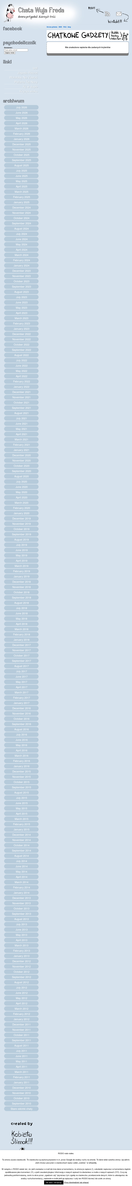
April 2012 (21, 1003)
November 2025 (21, 149)
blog (69, 27)
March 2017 (21, 692)
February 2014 (21, 887)
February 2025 (21, 197)
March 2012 (21, 1008)
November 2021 (21, 397)
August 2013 (21, 919)
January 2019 (21, 576)
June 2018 (22, 613)
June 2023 (22, 302)
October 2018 (21, 592)
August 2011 (21, 1045)
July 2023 (21, 297)
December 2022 (21, 334)
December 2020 (21, 455)
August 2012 (21, 982)
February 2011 (21, 1077)
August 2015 (21, 792)
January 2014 (21, 892)
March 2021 (21, 439)
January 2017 (21, 703)
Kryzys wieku (29, 91)
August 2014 (21, 856)
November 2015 (21, 776)
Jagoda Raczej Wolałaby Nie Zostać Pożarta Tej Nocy (23, 77)
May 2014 (21, 871)
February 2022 (21, 381)
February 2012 (21, 1014)
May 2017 (21, 682)
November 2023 (21, 276)
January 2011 (21, 1082)
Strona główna (52, 27)
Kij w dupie (30, 86)
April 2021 (21, 434)
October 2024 (21, 218)
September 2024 (21, 223)
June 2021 (22, 423)
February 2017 (21, 697)
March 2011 (21, 1072)
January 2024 (21, 265)
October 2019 (21, 529)
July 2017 (21, 671)
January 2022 (21, 386)
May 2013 (21, 935)
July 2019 (21, 545)
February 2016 (21, 761)
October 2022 (21, 344)
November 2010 (21, 1093)
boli (35, 68)
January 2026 (21, 139)
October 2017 (21, 655)
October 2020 (21, 466)
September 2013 (21, 914)
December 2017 (21, 645)
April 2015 (21, 813)
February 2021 (21, 444)
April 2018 (21, 624)
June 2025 (22, 176)
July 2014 (21, 861)
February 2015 (21, 824)
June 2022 (22, 365)
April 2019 (21, 560)
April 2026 (21, 123)
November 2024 (21, 213)
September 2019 (21, 534)
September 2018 (21, 597)
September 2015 (21, 787)
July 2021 (21, 418)
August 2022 (21, 355)
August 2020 (21, 476)
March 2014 (21, 882)
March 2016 (21, 755)
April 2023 (21, 313)
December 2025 (21, 144)
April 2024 (21, 249)
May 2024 (21, 244)
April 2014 (21, 877)
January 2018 (21, 639)
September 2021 (21, 408)
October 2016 (21, 719)
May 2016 (21, 745)
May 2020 (21, 492)
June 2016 (22, 740)
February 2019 (21, 571)
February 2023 (21, 323)
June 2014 (22, 866)
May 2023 (21, 307)
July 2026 (21, 107)
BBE (60, 27)
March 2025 (21, 191)
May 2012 (21, 998)
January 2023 (21, 329)
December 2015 (21, 771)
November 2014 (21, 840)
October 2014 (21, 845)
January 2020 (21, 513)
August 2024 (21, 228)
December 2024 (21, 207)
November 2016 (21, 713)
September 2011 (21, 1040)
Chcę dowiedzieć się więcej (76, 1182)
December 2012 (21, 961)
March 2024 (21, 255)
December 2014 (21, 834)
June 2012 (22, 993)
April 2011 (21, 1066)
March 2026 (21, 128)
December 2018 (21, 581)
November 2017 (21, 650)
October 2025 (21, 155)
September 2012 (21, 977)
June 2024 (22, 239)
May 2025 (21, 181)
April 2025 (21, 186)
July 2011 (21, 1051)
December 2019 (21, 518)
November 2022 (21, 339)
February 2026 (21, 133)
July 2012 (21, 987)
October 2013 (21, 908)
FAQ (64, 27)
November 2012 (21, 966)
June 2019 (22, 550)
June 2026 (22, 112)
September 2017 (21, 661)
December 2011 (21, 1024)
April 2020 (21, 497)
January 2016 (21, 766)
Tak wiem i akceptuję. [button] (54, 1182)
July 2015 (21, 798)
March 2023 (21, 318)
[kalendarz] (88, 40)
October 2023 (21, 281)
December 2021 (21, 392)
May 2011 (21, 1061)
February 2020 (21, 508)
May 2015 (21, 808)
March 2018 (21, 629)
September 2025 (21, 160)
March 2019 (21, 566)
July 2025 (21, 170)
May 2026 (21, 118)
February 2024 (21, 260)
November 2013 (21, 903)
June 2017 (22, 676)
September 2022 (21, 350)
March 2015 (21, 819)
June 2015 (22, 803)
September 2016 (21, 724)
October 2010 (21, 1098)
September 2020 (21, 471)
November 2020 (21, 460)
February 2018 (21, 634)
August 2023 (21, 292)
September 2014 (21, 850)
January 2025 (21, 202)
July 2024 (21, 234)
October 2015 (21, 782)
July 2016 (21, 734)
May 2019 (21, 555)
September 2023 (21, 286)
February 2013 (21, 950)
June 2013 (22, 929)
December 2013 (21, 898)
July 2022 (21, 360)
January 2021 (21, 450)
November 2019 (21, 524)
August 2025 (21, 165)
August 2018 (21, 603)
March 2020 (21, 502)
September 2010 (21, 1103)
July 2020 (21, 481)
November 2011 (21, 1029)
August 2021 (21, 413)
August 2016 (21, 729)
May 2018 (21, 618)
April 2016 (21, 750)
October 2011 (21, 1035)
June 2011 (22, 1056)
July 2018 (21, 608)
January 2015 (21, 829)
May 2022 (21, 371)
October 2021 (21, 402)
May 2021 (21, 429)
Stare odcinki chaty (21, 1109)
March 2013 (21, 945)
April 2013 (21, 940)
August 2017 (21, 666)
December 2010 (21, 1087)
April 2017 (21, 687)
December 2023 (21, 271)
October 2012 (21, 972)
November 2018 (21, 587)
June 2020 (22, 487)
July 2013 (21, 924)
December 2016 (21, 708)
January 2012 (21, 1019)
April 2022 (21, 376)
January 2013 (21, 956)
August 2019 (21, 539)
